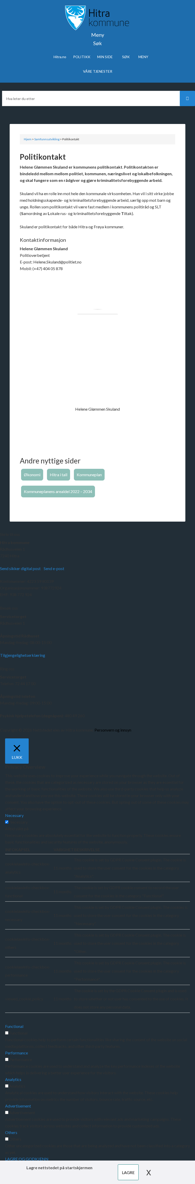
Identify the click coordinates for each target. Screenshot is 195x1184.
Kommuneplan (89, 474)
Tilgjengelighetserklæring (22, 655)
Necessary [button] (14, 815)
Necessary (18, 822)
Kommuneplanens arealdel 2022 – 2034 (58, 491)
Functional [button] (14, 1026)
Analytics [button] (13, 1079)
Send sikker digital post (20, 568)
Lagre (128, 1172)
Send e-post (54, 568)
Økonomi (32, 474)
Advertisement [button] (18, 1105)
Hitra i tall (58, 474)
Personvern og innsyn (112, 729)
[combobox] (97, 98)
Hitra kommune (14, 542)
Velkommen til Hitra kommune (97, 18)
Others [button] (11, 1132)
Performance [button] (16, 1052)
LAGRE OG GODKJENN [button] (26, 1158)
